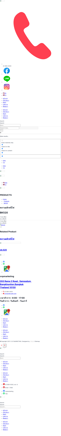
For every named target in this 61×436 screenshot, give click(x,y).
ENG (4, 160)
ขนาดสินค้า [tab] (3, 219)
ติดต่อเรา (5, 106)
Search (2, 121)
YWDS (32, 341)
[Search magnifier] (1, 130)
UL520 (3, 250)
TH (4, 162)
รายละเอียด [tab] (3, 217)
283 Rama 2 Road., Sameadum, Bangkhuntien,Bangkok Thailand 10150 (15, 284)
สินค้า (4, 102)
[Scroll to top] (1, 345)
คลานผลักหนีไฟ (7, 239)
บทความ (5, 104)
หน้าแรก (5, 98)
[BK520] (2, 225)
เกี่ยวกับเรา (6, 100)
